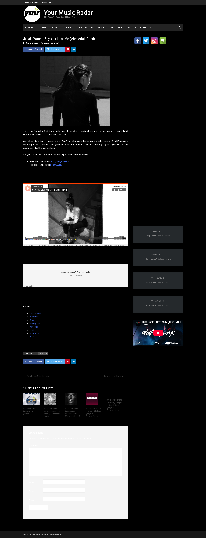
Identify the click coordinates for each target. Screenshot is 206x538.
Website (33, 499)
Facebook (34, 333)
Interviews (97, 27)
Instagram (35, 323)
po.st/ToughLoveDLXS (61, 161)
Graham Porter (32, 43)
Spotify (131, 27)
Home (27, 2)
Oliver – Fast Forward (114, 376)
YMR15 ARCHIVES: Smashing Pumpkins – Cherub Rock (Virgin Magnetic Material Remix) (115, 405)
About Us (35, 2)
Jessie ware (35, 313)
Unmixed (43, 27)
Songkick (34, 316)
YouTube (34, 326)
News (111, 27)
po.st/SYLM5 (56, 164)
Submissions (46, 2)
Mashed (70, 27)
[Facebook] (137, 40)
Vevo (32, 336)
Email (31, 491)
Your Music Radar (68, 12)
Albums (83, 27)
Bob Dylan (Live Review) (38, 376)
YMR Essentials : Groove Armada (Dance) (29, 411)
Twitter (34, 330)
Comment (34, 445)
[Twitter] (146, 40)
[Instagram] (154, 40)
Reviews (29, 27)
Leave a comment (51, 43)
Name (31, 482)
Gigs (120, 27)
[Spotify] (162, 40)
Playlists (145, 27)
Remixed (57, 27)
